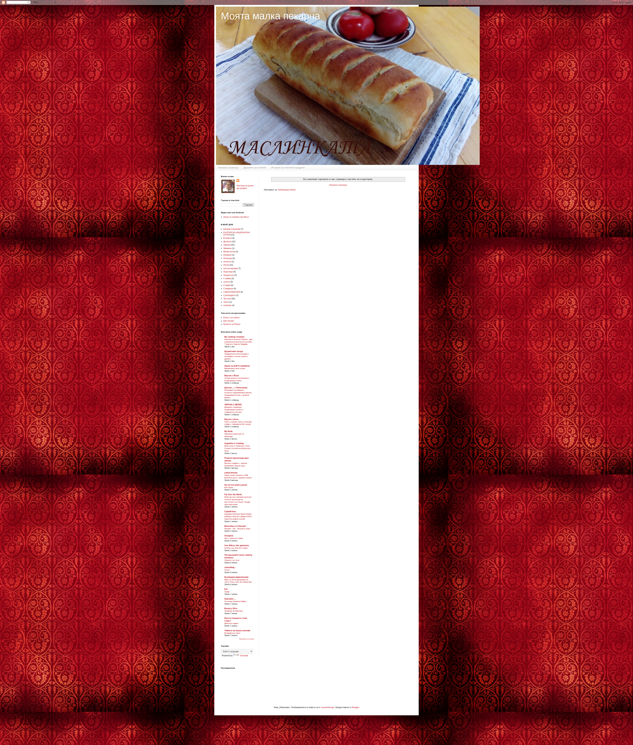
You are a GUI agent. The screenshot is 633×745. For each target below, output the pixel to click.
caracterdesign (327, 707)
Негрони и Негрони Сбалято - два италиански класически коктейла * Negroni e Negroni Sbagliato (238, 341)
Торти (226, 302)
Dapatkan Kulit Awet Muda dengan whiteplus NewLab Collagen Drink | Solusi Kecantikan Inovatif (238, 516)
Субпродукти (229, 295)
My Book (228, 431)
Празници (228, 272)
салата (226, 282)
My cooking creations (234, 337)
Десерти (227, 241)
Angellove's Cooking (234, 443)
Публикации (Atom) (287, 190)
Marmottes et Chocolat (235, 526)
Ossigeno (228, 536)
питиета (227, 262)
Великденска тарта (232, 633)
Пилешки (227, 258)
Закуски (226, 245)
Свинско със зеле (231, 560)
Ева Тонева (228, 321)
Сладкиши (228, 288)
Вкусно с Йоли (231, 375)
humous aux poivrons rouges (236, 548)
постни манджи (230, 268)
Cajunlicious (230, 511)
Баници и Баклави (231, 229)
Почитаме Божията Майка (235, 601)
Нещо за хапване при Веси (236, 217)
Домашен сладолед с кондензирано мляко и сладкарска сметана (233, 409)
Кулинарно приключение (236, 577)
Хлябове (227, 305)
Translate (244, 655)
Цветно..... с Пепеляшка (235, 388)
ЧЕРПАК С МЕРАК (233, 405)
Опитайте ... (230, 599)
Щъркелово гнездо (233, 351)
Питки (226, 265)
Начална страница (228, 167)
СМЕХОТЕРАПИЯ (231, 292)
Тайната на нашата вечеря (237, 630)
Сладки (226, 285)
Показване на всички (246, 639)
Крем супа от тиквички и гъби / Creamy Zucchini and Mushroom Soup (237, 448)
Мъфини (227, 255)
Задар (226, 592)
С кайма (227, 278)
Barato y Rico (230, 608)
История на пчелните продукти (288, 167)
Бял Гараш (228, 487)
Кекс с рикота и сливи (233, 538)
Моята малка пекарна (270, 15)
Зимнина (227, 248)
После (227, 570)
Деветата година (231, 623)
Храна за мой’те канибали (237, 366)
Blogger (355, 707)
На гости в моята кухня (235, 485)
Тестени (227, 298)
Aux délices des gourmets (236, 545)
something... (230, 567)
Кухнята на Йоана (231, 324)
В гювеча (227, 238)
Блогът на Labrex (231, 317)
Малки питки (229, 251)
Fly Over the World (233, 494)
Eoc (226, 589)
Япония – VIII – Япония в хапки (237, 529)
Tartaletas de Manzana (233, 611)
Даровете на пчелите (254, 167)
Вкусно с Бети (231, 419)
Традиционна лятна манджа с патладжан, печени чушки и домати (236, 356)
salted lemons (231, 473)
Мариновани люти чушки (234, 368)
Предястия (228, 275)
